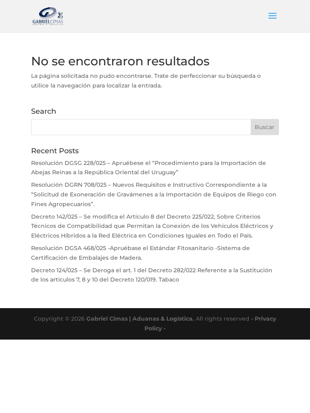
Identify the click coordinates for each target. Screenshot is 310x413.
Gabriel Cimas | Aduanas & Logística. (140, 318)
